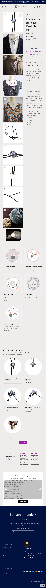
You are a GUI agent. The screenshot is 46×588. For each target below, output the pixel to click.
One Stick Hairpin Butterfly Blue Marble (11, 408)
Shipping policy (34, 581)
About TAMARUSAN (7, 544)
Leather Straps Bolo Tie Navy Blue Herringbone (11, 379)
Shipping (34, 38)
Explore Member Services (23, 528)
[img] (10, 458)
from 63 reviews (10, 459)
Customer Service (7, 547)
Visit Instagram (23, 501)
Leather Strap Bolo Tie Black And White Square (32, 379)
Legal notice (40, 581)
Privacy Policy (6, 555)
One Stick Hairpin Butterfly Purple (32, 407)
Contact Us (5, 550)
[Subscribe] (33, 531)
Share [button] (28, 14)
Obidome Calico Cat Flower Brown (11, 435)
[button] (2, 7)
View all (23, 442)
